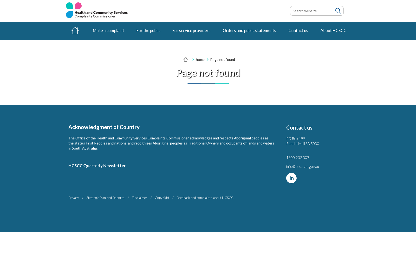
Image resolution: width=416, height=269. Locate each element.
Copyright (162, 198)
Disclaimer (139, 198)
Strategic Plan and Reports (105, 198)
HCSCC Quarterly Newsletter (97, 165)
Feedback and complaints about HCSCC (205, 198)
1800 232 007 (297, 157)
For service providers (191, 30)
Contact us (298, 30)
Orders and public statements (249, 30)
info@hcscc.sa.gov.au (302, 166)
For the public (148, 30)
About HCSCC (333, 30)
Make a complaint (108, 30)
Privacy (73, 198)
